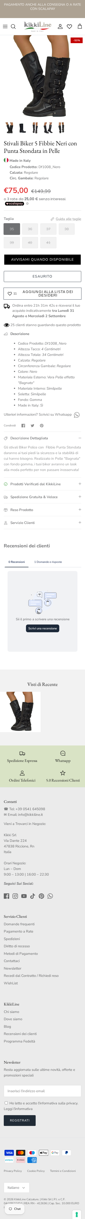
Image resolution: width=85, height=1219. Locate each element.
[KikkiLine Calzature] (37, 26)
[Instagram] (15, 896)
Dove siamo (13, 1019)
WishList (11, 983)
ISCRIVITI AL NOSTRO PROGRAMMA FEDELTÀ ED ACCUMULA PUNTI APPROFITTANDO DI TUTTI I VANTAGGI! (42, 10)
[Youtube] (24, 896)
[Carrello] (80, 26)
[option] (42, 77)
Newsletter (12, 968)
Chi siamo (11, 1011)
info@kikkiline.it (30, 814)
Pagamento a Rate (18, 931)
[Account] (59, 26)
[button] (42, 259)
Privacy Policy (13, 1171)
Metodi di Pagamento (21, 953)
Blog (7, 1026)
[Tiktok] (32, 896)
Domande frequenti (19, 924)
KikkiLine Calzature (26, 1199)
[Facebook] (6, 896)
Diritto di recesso (17, 946)
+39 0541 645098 (30, 809)
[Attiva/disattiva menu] (5, 26)
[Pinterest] (41, 896)
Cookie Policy (36, 1171)
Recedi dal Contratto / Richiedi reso (31, 975)
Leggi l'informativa (18, 1108)
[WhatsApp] (76, 414)
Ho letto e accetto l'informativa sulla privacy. (43, 1103)
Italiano (13, 1187)
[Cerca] (15, 26)
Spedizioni (12, 939)
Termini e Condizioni (63, 1171)
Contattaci (12, 961)
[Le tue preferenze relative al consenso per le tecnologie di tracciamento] (76, 1214)
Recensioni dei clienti (20, 1033)
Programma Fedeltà (19, 1041)
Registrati (20, 1120)
